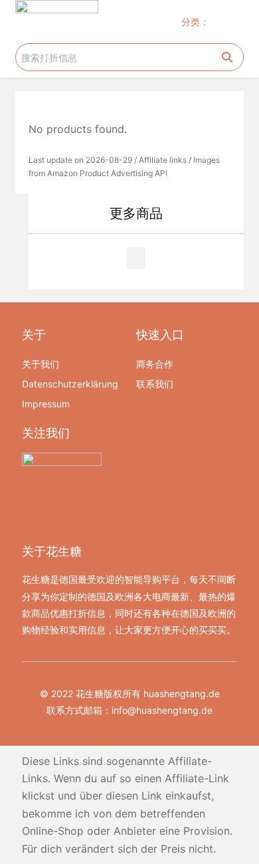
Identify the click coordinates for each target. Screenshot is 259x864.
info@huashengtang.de (162, 710)
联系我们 (154, 383)
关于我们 (40, 364)
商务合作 (154, 364)
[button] (231, 22)
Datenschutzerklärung (70, 383)
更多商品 (136, 213)
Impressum (46, 403)
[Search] (227, 57)
